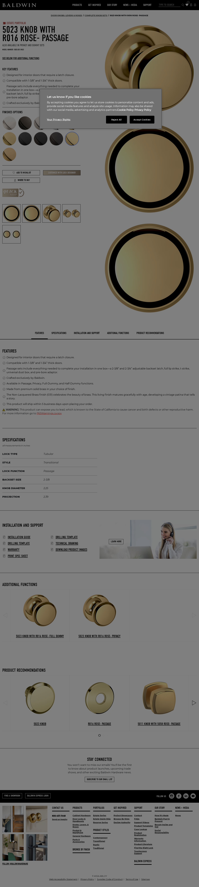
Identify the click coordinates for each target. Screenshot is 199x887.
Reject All (116, 119)
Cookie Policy (125, 109)
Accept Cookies (142, 119)
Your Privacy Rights (58, 119)
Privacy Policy (142, 109)
